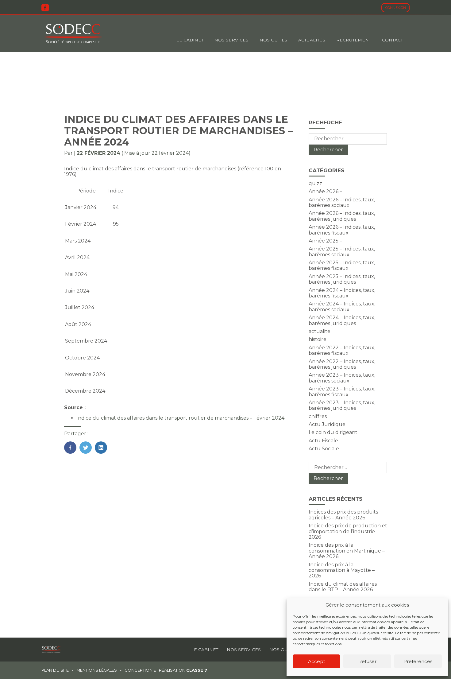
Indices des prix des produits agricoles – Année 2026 (343, 514)
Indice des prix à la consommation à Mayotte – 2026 (342, 570)
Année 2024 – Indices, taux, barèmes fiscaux (342, 293)
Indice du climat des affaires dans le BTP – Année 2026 (343, 586)
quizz (315, 183)
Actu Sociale (324, 449)
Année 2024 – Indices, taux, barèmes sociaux (342, 306)
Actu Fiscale (323, 441)
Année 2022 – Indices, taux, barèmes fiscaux (342, 350)
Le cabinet (189, 40)
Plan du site (55, 670)
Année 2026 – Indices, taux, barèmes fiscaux (342, 229)
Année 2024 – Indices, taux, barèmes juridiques (342, 320)
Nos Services (231, 40)
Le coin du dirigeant (333, 432)
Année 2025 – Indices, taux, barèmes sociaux (342, 251)
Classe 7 (196, 670)
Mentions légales (96, 670)
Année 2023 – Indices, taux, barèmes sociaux (342, 377)
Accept (316, 661)
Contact (392, 40)
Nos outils (273, 40)
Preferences (417, 661)
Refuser (367, 661)
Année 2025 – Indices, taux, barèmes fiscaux (342, 265)
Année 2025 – (325, 241)
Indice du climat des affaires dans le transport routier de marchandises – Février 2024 (180, 418)
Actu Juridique (327, 424)
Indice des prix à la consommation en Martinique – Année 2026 (347, 550)
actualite (319, 331)
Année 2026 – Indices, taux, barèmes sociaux (342, 202)
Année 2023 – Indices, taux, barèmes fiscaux (342, 391)
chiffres (318, 416)
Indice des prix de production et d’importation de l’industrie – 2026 (348, 531)
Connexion (395, 8)
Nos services (244, 649)
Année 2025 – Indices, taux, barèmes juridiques (342, 279)
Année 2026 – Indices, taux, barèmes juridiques (342, 216)
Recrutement (353, 40)
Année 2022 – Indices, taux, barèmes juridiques (342, 364)
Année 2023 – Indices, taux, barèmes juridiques (342, 405)
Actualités (311, 40)
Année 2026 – (325, 191)
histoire (317, 339)
